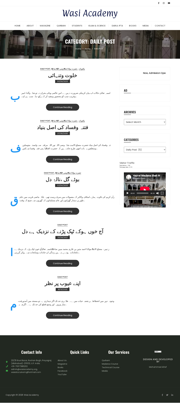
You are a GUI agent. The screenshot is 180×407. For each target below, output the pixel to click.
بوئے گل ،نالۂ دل (62, 179)
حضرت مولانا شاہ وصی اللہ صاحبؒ (64, 69)
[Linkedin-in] (172, 395)
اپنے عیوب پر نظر (63, 282)
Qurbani (61, 25)
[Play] (127, 193)
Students (77, 25)
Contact (160, 25)
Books (132, 25)
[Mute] (157, 193)
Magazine (45, 25)
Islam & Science (96, 25)
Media (146, 25)
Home (18, 25)
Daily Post (45, 69)
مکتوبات (82, 69)
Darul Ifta (117, 25)
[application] (145, 184)
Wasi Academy (90, 13)
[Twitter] (167, 395)
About (30, 25)
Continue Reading (62, 107)
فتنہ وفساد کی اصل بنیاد (62, 126)
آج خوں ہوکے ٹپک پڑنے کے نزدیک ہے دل (62, 230)
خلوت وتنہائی (62, 74)
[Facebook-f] (162, 395)
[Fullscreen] (162, 193)
